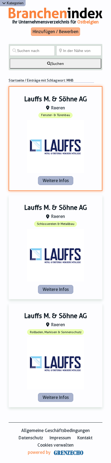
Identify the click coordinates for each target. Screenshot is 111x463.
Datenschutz (31, 437)
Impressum (60, 437)
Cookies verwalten (55, 445)
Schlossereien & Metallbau (55, 224)
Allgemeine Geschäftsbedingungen (55, 430)
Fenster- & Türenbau (55, 115)
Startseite (16, 80)
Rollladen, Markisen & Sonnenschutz (55, 332)
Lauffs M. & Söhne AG (55, 99)
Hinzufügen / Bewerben (55, 31)
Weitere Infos (56, 180)
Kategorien (14, 3)
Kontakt (84, 437)
